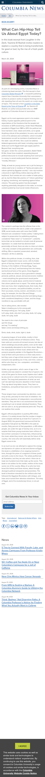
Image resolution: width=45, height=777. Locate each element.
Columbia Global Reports (11, 93)
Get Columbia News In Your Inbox (22, 496)
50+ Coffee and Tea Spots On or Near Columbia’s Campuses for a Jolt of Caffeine (20, 564)
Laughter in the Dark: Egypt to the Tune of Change (21, 104)
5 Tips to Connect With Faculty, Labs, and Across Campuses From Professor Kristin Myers (22, 550)
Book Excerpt (8, 22)
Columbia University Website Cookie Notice (20, 772)
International (12, 518)
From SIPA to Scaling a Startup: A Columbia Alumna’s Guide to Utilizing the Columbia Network (22, 587)
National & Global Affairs (27, 518)
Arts (39, 518)
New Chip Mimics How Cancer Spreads (21, 576)
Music (5, 520)
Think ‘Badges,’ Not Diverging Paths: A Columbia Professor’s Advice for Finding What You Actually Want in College (22, 602)
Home (4, 16)
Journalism (13, 520)
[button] (2, 2)
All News (11, 16)
